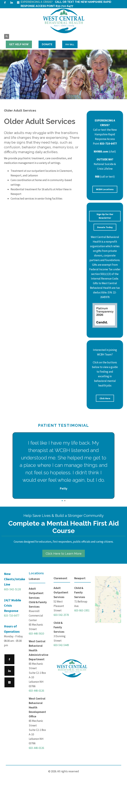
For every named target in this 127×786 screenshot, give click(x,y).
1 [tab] (62, 500)
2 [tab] (65, 500)
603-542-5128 (12, 589)
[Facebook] (4, 2)
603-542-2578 (61, 615)
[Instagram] (18, 2)
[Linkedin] (11, 2)
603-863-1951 (81, 610)
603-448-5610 (36, 633)
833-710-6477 (11, 615)
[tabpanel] (63, 465)
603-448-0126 (36, 690)
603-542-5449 (61, 645)
